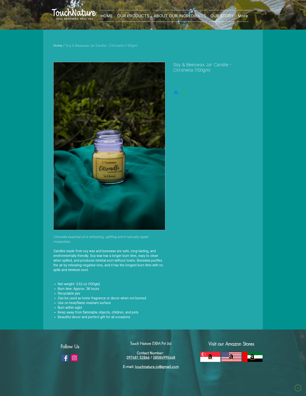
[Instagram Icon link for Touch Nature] (74, 357)
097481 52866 (138, 358)
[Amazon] (210, 356)
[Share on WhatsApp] (184, 92)
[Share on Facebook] (176, 92)
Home (57, 46)
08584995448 (164, 358)
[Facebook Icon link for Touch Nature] (65, 357)
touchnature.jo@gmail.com (157, 367)
